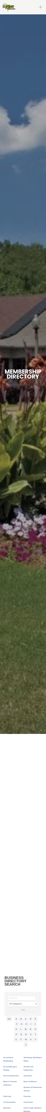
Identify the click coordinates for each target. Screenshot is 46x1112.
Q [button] (21, 1034)
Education (7, 1108)
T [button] (35, 1034)
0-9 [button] (9, 1019)
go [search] (24, 1010)
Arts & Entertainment (11, 1076)
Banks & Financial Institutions (10, 1083)
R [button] (26, 1034)
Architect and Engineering (28, 1068)
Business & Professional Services (33, 1089)
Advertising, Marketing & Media (33, 1059)
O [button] (35, 1029)
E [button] (35, 1019)
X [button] (30, 1039)
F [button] (16, 1024)
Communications (9, 1102)
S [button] (30, 1034)
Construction (28, 1102)
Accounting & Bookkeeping (8, 1059)
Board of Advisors (30, 1081)
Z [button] (25, 1045)
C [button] (26, 1019)
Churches (27, 1096)
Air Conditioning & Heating (10, 1068)
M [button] (25, 1029)
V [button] (21, 1039)
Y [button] (35, 1039)
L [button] (20, 1029)
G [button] (21, 1024)
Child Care (7, 1096)
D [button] (30, 1019)
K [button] (16, 1029)
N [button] (30, 1029)
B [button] (21, 1019)
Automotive (28, 1076)
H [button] (26, 1024)
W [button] (26, 1039)
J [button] (34, 1024)
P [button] (16, 1034)
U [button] (16, 1039)
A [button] (16, 1019)
